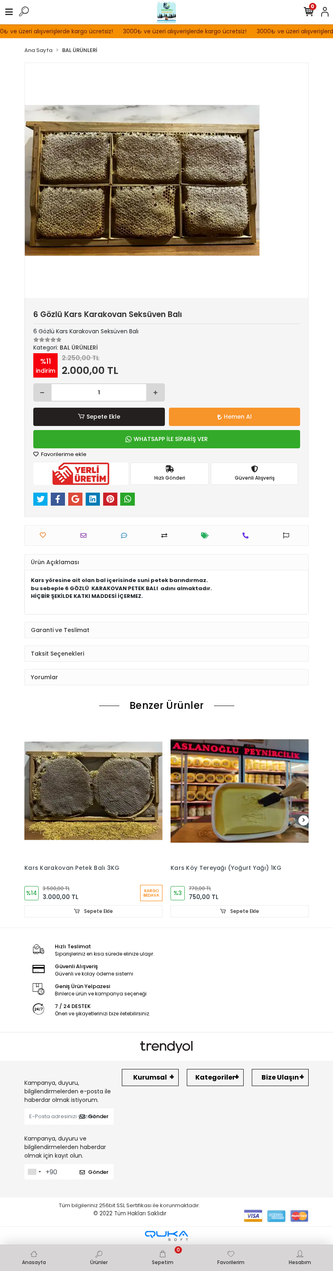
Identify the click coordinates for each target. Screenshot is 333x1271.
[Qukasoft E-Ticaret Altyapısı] (166, 1236)
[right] (304, 820)
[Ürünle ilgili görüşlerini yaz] (126, 535)
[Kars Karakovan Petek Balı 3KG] (93, 791)
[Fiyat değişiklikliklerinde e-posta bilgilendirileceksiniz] (207, 535)
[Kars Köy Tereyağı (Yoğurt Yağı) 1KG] (240, 791)
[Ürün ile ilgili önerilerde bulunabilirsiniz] (288, 535)
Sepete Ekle (103, 417)
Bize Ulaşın (280, 1077)
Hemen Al (238, 417)
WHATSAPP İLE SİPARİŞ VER (171, 439)
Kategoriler (215, 1077)
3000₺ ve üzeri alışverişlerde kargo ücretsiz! (173, 31)
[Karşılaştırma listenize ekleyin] (166, 535)
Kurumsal (150, 1077)
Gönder (98, 1116)
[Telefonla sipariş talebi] (247, 535)
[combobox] (34, 1172)
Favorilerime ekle (63, 454)
